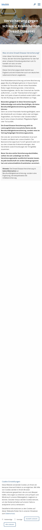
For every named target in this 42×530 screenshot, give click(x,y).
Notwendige (8, 519)
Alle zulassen (9, 524)
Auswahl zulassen (32, 519)
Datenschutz (10, 513)
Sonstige (19, 519)
